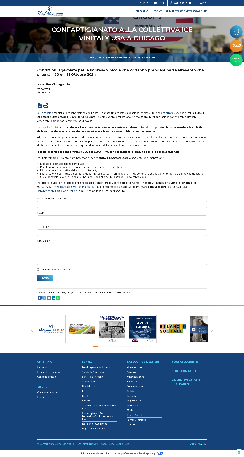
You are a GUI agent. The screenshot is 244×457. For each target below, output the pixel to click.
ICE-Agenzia (44, 112)
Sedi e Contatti (184, 371)
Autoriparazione (135, 376)
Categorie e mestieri (76, 292)
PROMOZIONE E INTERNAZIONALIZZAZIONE (109, 292)
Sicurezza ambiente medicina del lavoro (99, 407)
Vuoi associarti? (185, 362)
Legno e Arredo (135, 400)
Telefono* (43, 227)
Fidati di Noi (88, 386)
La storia (42, 367)
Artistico (131, 372)
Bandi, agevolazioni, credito (96, 367)
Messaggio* (43, 241)
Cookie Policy (123, 443)
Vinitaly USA (171, 112)
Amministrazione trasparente (186, 11)
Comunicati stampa (47, 392)
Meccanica (132, 405)
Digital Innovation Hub (94, 428)
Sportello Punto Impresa (95, 372)
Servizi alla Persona (92, 376)
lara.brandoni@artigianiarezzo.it (57, 191)
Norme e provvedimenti (94, 423)
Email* (40, 212)
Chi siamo (141, 11)
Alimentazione (44, 292)
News (62, 292)
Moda (130, 410)
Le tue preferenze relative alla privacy (134, 453)
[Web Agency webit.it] (201, 444)
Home (91, 57)
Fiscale (85, 395)
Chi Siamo (45, 362)
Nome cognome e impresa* (51, 198)
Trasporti (132, 424)
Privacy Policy (61, 269)
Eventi (158, 11)
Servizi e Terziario (136, 419)
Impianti (131, 395)
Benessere (132, 381)
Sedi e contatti (182, 2)
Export (85, 391)
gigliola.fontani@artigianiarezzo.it (75, 186)
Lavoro (86, 400)
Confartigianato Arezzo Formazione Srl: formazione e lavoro (97, 416)
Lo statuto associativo (49, 372)
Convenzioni (88, 381)
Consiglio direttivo (47, 376)
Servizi (87, 362)
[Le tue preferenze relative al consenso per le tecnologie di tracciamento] (239, 452)
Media (42, 386)
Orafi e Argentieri (136, 415)
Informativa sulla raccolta (95, 453)
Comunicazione (135, 386)
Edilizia (130, 391)
